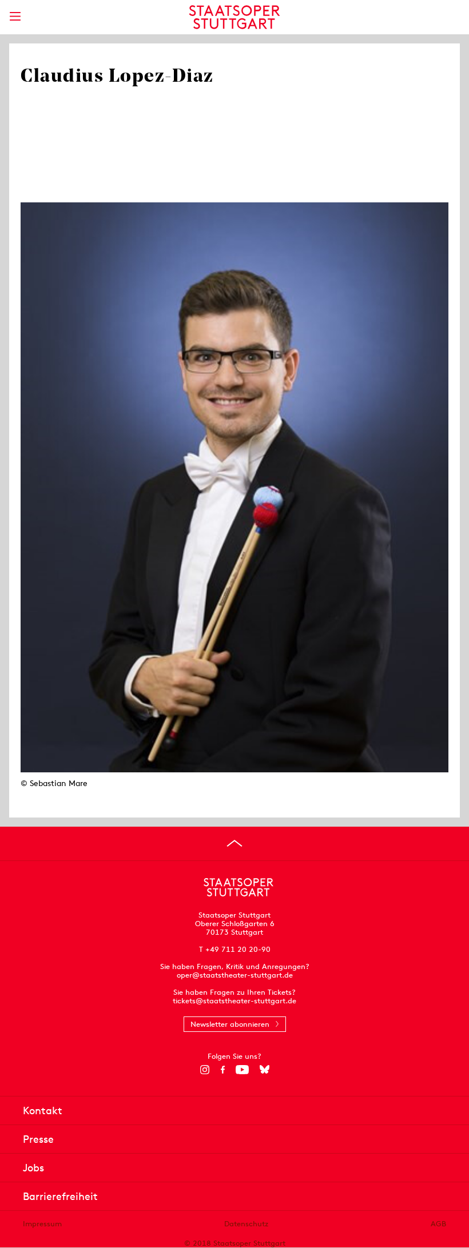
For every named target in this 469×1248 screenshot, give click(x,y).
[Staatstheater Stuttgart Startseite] (234, 17)
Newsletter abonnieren (229, 1024)
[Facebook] (223, 1069)
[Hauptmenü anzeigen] (15, 16)
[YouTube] (242, 1069)
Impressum (42, 1224)
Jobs (33, 1167)
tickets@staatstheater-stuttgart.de (234, 1001)
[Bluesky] (264, 1069)
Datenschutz (246, 1224)
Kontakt (42, 1110)
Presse (38, 1139)
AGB (438, 1224)
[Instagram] (205, 1069)
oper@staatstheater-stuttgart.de (235, 975)
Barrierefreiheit (60, 1196)
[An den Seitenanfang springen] (234, 843)
